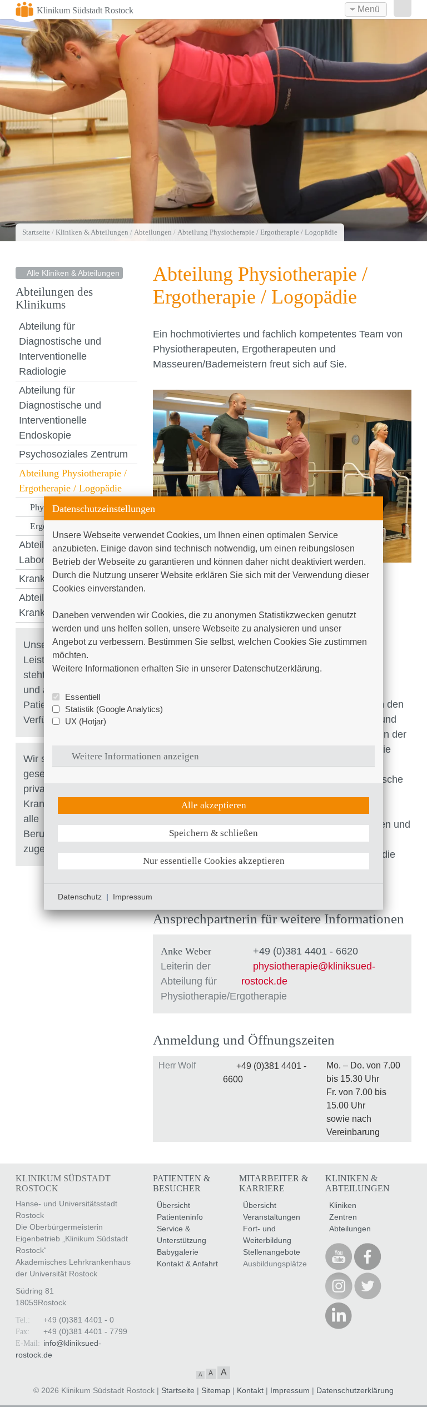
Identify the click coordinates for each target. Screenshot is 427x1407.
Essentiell (82, 697)
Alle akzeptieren (213, 805)
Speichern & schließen (213, 833)
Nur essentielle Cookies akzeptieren (214, 861)
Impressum (132, 896)
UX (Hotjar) (85, 721)
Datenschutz (80, 896)
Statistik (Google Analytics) (114, 709)
